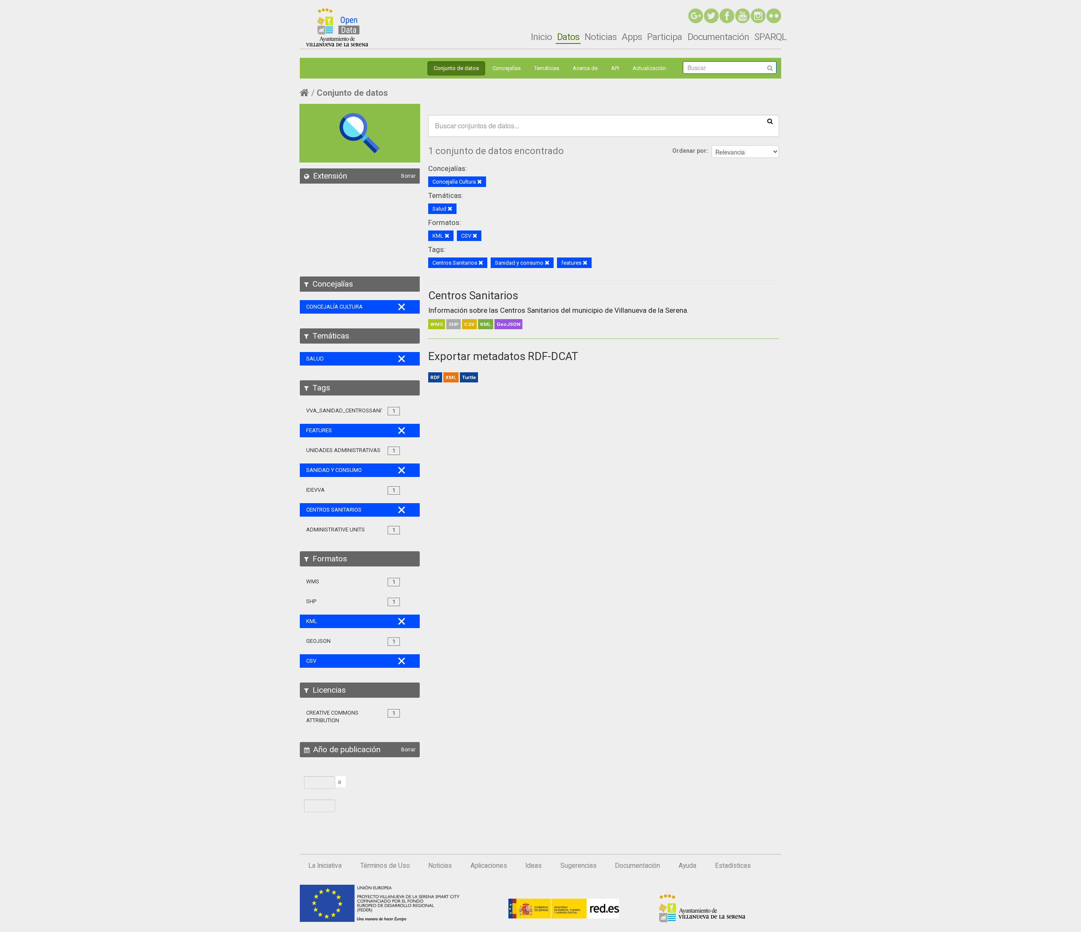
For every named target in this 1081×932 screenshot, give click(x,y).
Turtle (469, 377)
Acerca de (585, 68)
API (615, 68)
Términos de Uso (385, 866)
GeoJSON (508, 324)
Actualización (649, 68)
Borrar (408, 176)
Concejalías (506, 68)
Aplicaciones (488, 866)
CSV (469, 324)
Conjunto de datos (456, 68)
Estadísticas (733, 866)
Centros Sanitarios (473, 295)
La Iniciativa (325, 866)
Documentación (718, 36)
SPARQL (770, 36)
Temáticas (546, 68)
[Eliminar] (479, 182)
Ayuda (687, 866)
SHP (453, 324)
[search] (770, 120)
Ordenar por (689, 150)
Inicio (541, 36)
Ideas (533, 866)
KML (485, 324)
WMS (436, 324)
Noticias (600, 36)
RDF (435, 377)
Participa (664, 36)
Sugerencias (578, 866)
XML (450, 377)
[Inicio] (337, 27)
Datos (568, 36)
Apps (632, 36)
